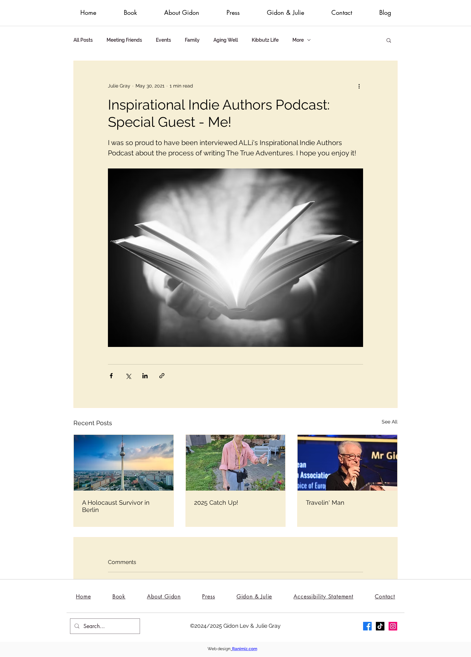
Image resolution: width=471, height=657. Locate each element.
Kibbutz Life (265, 40)
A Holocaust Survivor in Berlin (116, 506)
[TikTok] (380, 626)
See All (390, 421)
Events (163, 40)
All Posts (83, 40)
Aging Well (225, 40)
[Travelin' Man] (347, 463)
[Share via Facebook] (111, 375)
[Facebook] (367, 626)
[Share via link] (162, 375)
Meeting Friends (124, 40)
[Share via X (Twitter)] (128, 375)
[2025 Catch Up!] (235, 463)
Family (192, 40)
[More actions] (359, 86)
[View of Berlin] (123, 463)
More (298, 40)
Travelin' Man (325, 502)
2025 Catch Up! (216, 502)
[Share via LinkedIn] (145, 375)
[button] (388, 40)
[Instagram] (393, 626)
